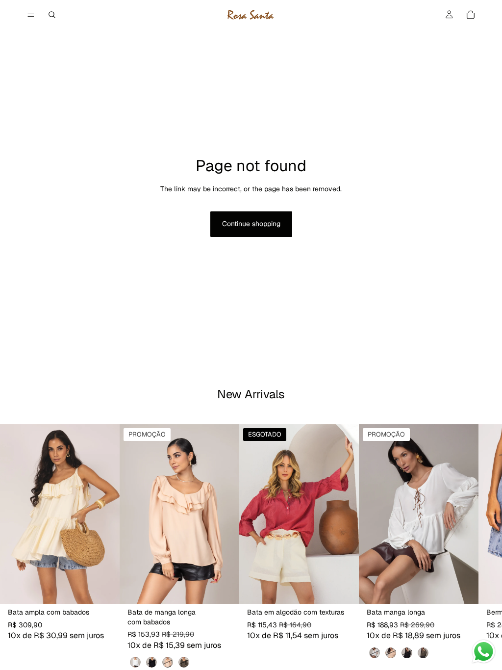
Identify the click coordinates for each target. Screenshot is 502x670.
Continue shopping (251, 223)
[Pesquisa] (52, 15)
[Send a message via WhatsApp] (483, 651)
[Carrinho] (470, 15)
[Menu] (31, 14)
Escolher (112, 588)
